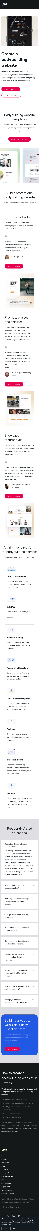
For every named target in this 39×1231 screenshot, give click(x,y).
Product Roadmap (7, 1193)
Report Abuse (6, 1187)
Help (3, 1180)
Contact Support (7, 1183)
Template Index (6, 1190)
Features (4, 1156)
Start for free (12, 1049)
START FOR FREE (10, 89)
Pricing (4, 1159)
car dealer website (26, 1128)
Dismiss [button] (5, 1228)
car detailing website (9, 1131)
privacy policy (28, 1221)
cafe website (13, 1128)
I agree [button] (14, 1228)
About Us (4, 1169)
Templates (5, 1163)
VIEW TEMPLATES (11, 95)
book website (26, 1125)
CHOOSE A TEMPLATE (19, 139)
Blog (3, 1166)
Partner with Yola (7, 1176)
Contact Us (5, 1173)
